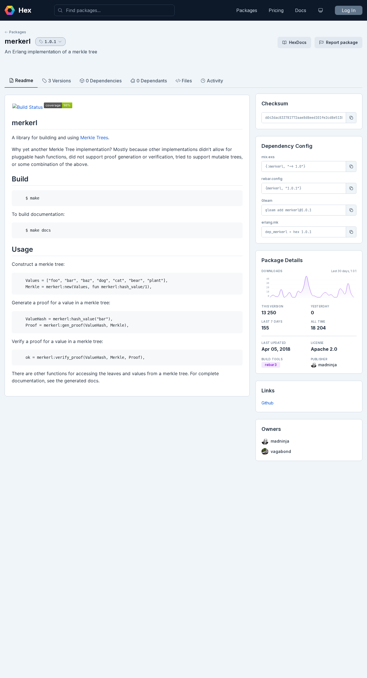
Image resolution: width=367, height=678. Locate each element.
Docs (300, 10)
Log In (349, 10)
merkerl (18, 41)
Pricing (276, 10)
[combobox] (114, 10)
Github (267, 402)
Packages (246, 10)
